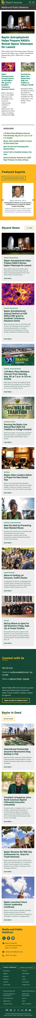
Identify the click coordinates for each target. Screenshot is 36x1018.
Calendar (5, 982)
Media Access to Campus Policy (16, 700)
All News (29, 228)
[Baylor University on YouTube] (29, 1011)
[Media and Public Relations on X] (4, 938)
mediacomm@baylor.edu (19, 672)
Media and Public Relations (14, 7)
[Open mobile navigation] (33, 3)
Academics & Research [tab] (26, 967)
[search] (29, 3)
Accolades (7, 421)
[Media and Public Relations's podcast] (8, 938)
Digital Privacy (7, 1001)
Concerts (6, 620)
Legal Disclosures (7, 1003)
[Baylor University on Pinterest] (26, 1011)
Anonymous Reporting (9, 991)
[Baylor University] (12, 2)
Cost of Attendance (8, 998)
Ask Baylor (6, 976)
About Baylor (6, 970)
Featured (6, 257)
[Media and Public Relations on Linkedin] (13, 938)
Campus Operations (15, 368)
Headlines (7, 368)
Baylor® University (16, 1013)
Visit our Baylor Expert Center (14, 178)
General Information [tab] (9, 967)
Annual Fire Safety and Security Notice (9, 994)
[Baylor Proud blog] (6, 1011)
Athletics (5, 973)
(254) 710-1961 (11, 955)
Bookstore (6, 979)
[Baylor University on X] (18, 1011)
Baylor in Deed (8, 719)
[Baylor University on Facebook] (10, 1011)
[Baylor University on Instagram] (14, 1011)
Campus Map (6, 984)
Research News (14, 257)
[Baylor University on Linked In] (22, 1011)
